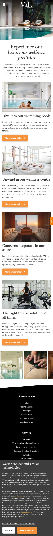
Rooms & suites (26, 406)
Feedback (52, 221)
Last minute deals (26, 418)
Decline (8, 530)
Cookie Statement (27, 512)
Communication (26, 458)
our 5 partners (19, 496)
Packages (27, 410)
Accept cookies (27, 530)
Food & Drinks (26, 422)
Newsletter (26, 454)
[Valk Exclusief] (26, 5)
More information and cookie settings (18, 523)
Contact (26, 439)
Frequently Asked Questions (26, 451)
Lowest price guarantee (26, 447)
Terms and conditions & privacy (26, 443)
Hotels (26, 403)
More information (14, 138)
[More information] (26, 97)
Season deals (26, 414)
